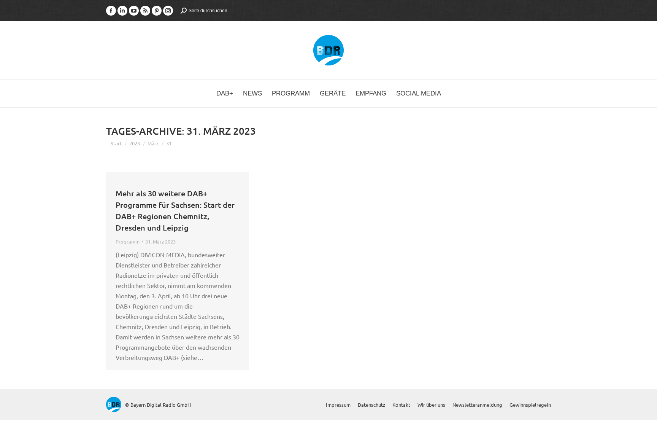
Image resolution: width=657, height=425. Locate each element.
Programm (128, 241)
